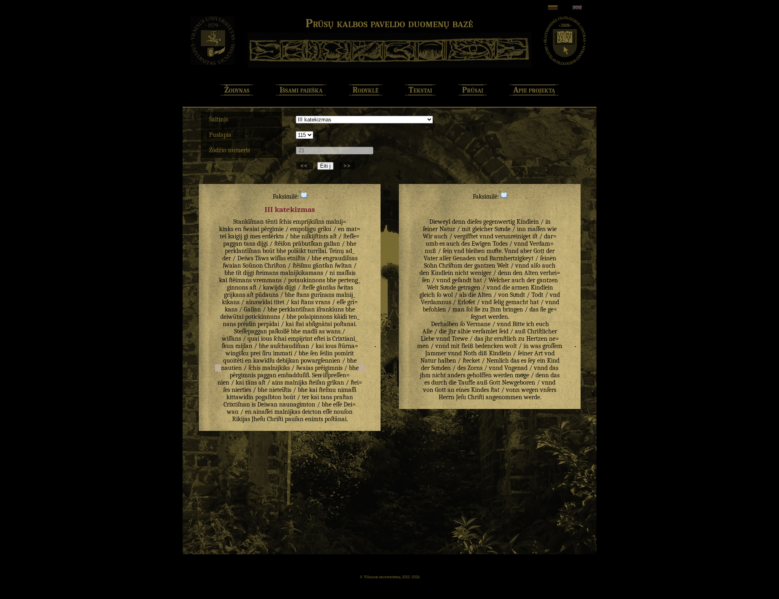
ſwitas (345, 287)
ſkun (228, 346)
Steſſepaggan (250, 331)
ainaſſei (263, 411)
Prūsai (472, 90)
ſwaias (304, 368)
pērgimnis (243, 375)
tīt (238, 273)
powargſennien (320, 360)
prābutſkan (307, 243)
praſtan (343, 397)
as (322, 331)
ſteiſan (317, 382)
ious (266, 338)
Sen (316, 375)
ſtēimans (240, 280)
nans (229, 324)
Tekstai (420, 90)
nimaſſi (347, 390)
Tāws (262, 258)
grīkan (335, 382)
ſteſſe (308, 287)
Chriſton (275, 265)
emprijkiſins (308, 221)
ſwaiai (251, 229)
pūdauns (266, 294)
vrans (322, 302)
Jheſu (258, 419)
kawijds (273, 287)
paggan (266, 375)
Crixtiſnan (237, 404)
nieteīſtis (280, 390)
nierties (241, 390)
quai (253, 338)
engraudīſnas (340, 258)
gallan (332, 243)
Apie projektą (534, 90)
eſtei (319, 338)
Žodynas (237, 90)
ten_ (354, 316)
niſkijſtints (314, 236)
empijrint (300, 338)
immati (282, 353)
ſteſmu (327, 390)
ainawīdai (259, 302)
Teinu (336, 251)
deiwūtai (231, 316)
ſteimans (267, 273)
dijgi (262, 243)
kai (223, 280)
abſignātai (319, 324)
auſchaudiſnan (289, 346)
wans (333, 331)
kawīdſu (264, 360)
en (238, 229)
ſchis (285, 221)
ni (332, 273)
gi (246, 236)
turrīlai (317, 251)
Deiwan (267, 404)
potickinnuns (262, 316)
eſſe (341, 302)
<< (304, 165)
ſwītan (343, 265)
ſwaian (232, 265)
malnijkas (287, 411)
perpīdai (268, 324)
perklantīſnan (243, 251)
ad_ (350, 251)
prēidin (246, 324)
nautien (231, 368)
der (226, 258)
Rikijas (241, 419)
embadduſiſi (293, 375)
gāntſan (323, 265)
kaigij (235, 236)
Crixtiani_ (344, 338)
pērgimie (272, 229)
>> (347, 165)
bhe (295, 236)
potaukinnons (306, 280)
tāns (251, 382)
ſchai (279, 338)
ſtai (299, 324)
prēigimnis (328, 368)
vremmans (267, 280)
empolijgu (303, 229)
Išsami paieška (301, 90)
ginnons (237, 287)
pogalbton (268, 397)
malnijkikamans (301, 273)
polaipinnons (315, 316)
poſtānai (335, 419)
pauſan (294, 419)
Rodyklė (366, 90)
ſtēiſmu (302, 265)
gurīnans (322, 294)
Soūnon (253, 265)
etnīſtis (296, 258)
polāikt (297, 251)
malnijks (295, 382)
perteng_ (349, 280)
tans (249, 243)
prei (255, 353)
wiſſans (231, 338)
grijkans (234, 294)
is (329, 338)
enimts (314, 419)
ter (305, 397)
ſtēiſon (282, 243)
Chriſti (275, 419)
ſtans (302, 294)
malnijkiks (276, 368)
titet (279, 302)
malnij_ (345, 294)
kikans (230, 302)
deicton (311, 411)
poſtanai (344, 324)
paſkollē (279, 331)
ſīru (266, 353)
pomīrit (344, 353)
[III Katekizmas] (304, 196)
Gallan (252, 309)
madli (309, 331)
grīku (324, 229)
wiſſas (278, 258)
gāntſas (326, 287)
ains (277, 382)
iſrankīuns (330, 309)
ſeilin (326, 353)
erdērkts (273, 236)
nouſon (343, 411)
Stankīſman (248, 221)
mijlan (243, 346)
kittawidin (240, 397)
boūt (269, 251)
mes (255, 236)
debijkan (287, 360)
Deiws (245, 258)
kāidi (340, 316)
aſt (333, 236)
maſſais (345, 273)
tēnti (271, 221)
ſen (314, 353)
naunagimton (297, 404)
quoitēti (233, 360)
